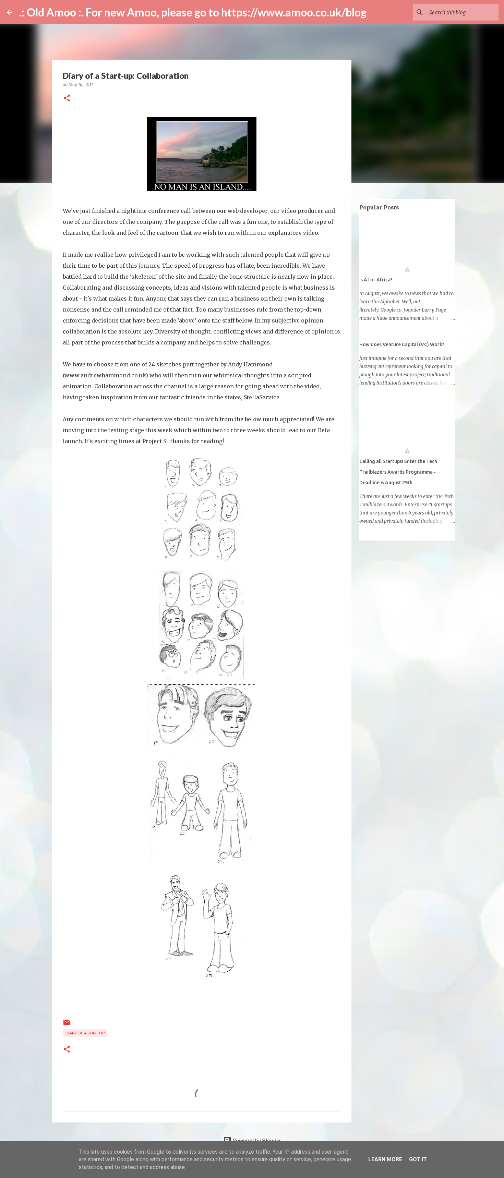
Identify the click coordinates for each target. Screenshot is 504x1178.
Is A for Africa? (376, 279)
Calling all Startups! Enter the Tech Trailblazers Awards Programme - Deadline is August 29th (398, 472)
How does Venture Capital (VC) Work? (401, 344)
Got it (418, 1159)
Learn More (385, 1159)
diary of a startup (85, 1032)
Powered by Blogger (256, 1140)
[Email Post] (67, 1025)
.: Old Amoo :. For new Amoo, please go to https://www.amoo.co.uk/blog (193, 12)
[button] (67, 98)
